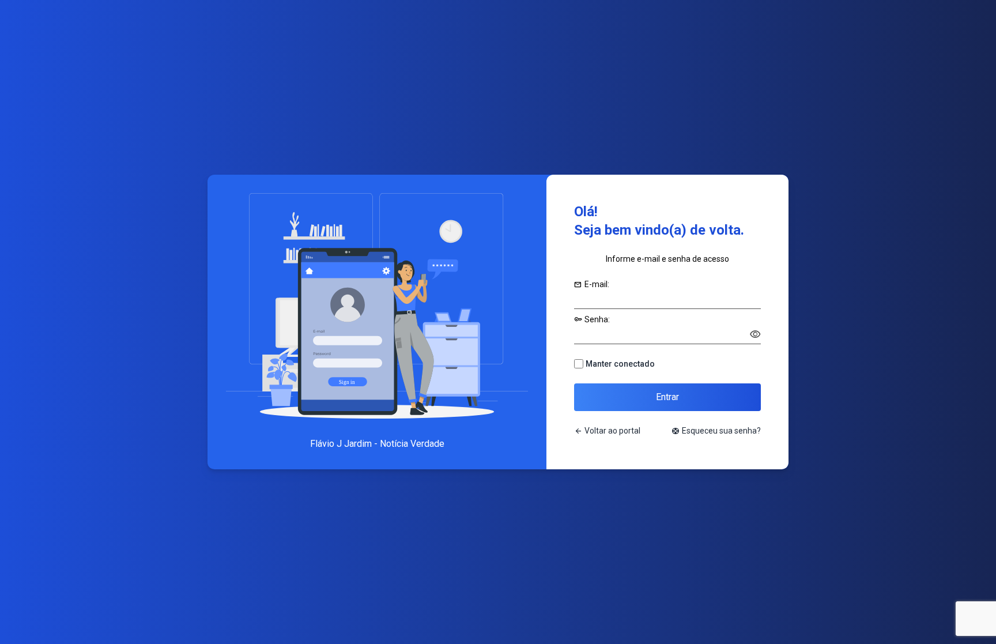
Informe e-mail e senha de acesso (667, 258)
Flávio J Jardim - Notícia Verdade (377, 443)
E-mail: (591, 284)
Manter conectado (620, 363)
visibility (755, 334)
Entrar (667, 396)
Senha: (592, 319)
